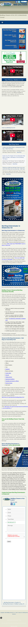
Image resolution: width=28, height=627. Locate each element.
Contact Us (20, 612)
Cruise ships (8, 373)
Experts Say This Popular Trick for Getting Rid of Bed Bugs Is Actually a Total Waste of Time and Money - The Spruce (14, 157)
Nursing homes (8, 383)
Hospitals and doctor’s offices (12, 381)
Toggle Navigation (2, 22)
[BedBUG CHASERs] (6, 6)
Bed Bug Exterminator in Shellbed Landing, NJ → (14, 603)
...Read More (18, 152)
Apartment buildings (9, 379)
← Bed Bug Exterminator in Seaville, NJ (12, 602)
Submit (9, 541)
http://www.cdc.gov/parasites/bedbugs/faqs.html (13, 397)
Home (16, 612)
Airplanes (7, 369)
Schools (7, 375)
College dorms (8, 377)
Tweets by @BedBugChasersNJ (8, 127)
